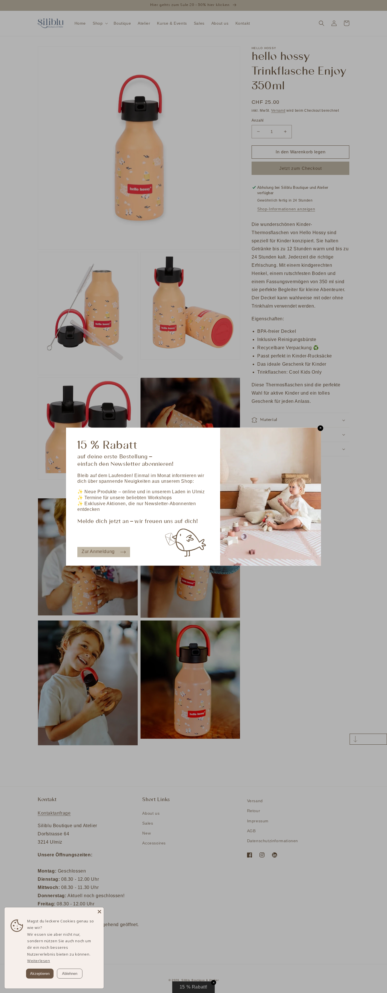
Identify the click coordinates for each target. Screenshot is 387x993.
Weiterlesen (38, 960)
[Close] (99, 911)
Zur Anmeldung (98, 551)
